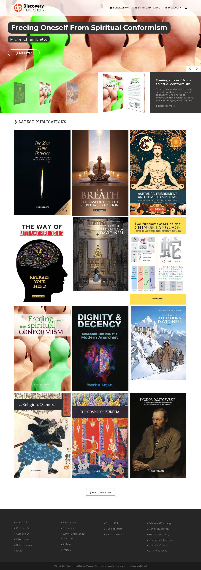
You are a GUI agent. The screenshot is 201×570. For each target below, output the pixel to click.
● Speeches (67, 528)
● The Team (66, 538)
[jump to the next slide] (197, 69)
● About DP (20, 522)
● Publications (68, 522)
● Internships (21, 539)
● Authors (65, 544)
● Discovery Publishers (159, 540)
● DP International (157, 550)
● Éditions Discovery (158, 529)
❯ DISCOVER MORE (100, 492)
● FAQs (18, 550)
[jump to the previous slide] (189, 69)
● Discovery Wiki (23, 545)
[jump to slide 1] (19, 93)
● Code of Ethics (113, 529)
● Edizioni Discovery (158, 534)
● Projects (65, 550)
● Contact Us (21, 528)
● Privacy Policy (112, 523)
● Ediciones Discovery (159, 523)
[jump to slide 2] (46, 93)
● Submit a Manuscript (72, 533)
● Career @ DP (22, 533)
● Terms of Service (114, 534)
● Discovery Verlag (157, 545)
